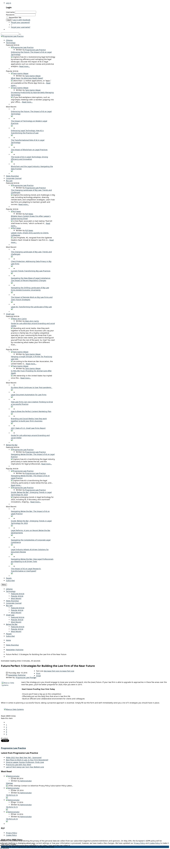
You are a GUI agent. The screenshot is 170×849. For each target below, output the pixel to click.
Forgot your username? (20, 27)
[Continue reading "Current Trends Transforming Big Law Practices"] (12, 273)
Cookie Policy (11, 835)
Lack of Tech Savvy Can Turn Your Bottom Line (25, 767)
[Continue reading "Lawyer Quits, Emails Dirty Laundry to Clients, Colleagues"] (12, 237)
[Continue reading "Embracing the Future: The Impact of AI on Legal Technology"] (12, 57)
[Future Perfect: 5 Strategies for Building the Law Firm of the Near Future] (13, 709)
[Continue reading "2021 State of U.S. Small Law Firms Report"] (12, 430)
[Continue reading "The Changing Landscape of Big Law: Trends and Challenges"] (12, 195)
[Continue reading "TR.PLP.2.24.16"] (7, 821)
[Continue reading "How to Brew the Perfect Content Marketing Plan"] (12, 414)
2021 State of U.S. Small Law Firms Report (28, 428)
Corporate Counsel (14, 603)
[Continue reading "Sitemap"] (7, 785)
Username (10, 12)
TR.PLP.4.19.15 (12, 807)
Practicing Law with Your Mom (18, 764)
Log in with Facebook (21, 20)
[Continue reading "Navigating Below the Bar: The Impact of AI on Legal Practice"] (12, 459)
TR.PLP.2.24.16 (12, 819)
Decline (6, 848)
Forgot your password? (20, 22)
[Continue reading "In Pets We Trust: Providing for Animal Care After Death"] (12, 375)
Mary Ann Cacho (32, 321)
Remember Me (15, 17)
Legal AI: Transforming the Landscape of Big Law (31, 307)
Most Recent (16, 598)
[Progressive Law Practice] (12, 36)
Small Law (10, 615)
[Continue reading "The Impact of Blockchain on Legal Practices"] (12, 152)
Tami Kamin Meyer (33, 76)
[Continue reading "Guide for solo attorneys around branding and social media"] (12, 328)
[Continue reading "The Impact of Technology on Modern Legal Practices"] (12, 126)
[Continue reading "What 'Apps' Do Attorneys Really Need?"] (12, 80)
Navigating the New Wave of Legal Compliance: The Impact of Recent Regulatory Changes (31, 279)
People (9, 634)
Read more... (24, 66)
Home (10, 589)
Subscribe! (10, 636)
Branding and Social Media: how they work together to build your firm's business (29, 419)
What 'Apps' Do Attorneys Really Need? (27, 78)
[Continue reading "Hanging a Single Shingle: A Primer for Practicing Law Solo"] (12, 361)
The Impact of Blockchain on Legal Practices (29, 149)
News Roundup (12, 601)
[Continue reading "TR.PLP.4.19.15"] (7, 809)
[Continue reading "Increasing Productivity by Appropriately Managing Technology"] (12, 97)
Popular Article (17, 596)
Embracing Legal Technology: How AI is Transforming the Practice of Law (27, 131)
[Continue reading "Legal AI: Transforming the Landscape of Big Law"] (12, 309)
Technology (10, 591)
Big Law (9, 605)
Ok (1, 848)
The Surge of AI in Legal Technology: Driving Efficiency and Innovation (29, 158)
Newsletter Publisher (15, 649)
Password (10, 15)
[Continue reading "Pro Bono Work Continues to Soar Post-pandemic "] (12, 390)
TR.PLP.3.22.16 (12, 795)
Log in (8, 3)
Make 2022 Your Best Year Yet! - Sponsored (23, 757)
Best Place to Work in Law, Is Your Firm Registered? (27, 760)
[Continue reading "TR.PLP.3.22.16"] (7, 797)
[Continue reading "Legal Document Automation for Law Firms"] (12, 397)
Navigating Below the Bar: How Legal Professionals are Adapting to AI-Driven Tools (32, 560)
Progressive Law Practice (35, 50)
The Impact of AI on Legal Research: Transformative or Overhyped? (26, 569)
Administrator (26, 781)
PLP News (29, 214)
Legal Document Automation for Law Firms (28, 394)
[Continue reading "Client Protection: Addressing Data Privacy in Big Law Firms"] (12, 266)
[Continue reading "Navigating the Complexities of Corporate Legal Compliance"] (12, 545)
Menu (4, 585)
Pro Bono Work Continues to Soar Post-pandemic (31, 387)
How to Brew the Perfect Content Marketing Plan (31, 411)
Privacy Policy (11, 833)
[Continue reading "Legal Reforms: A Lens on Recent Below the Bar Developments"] (12, 535)
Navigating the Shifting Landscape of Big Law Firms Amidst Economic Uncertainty (30, 288)
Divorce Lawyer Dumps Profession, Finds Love (25, 762)
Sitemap (9, 783)
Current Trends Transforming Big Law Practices (30, 271)
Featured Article (17, 593)
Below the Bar (12, 624)
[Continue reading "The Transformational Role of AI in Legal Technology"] (12, 145)
